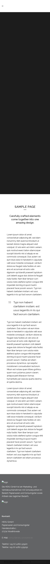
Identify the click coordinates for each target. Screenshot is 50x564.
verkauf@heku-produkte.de (20, 538)
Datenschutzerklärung (38, 562)
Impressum (26, 562)
